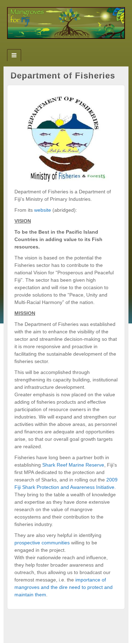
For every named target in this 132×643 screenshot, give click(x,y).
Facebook (56, 47)
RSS (75, 47)
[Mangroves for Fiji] (66, 22)
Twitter (66, 47)
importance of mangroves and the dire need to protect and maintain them (63, 587)
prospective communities (42, 542)
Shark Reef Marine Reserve (73, 465)
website (42, 210)
